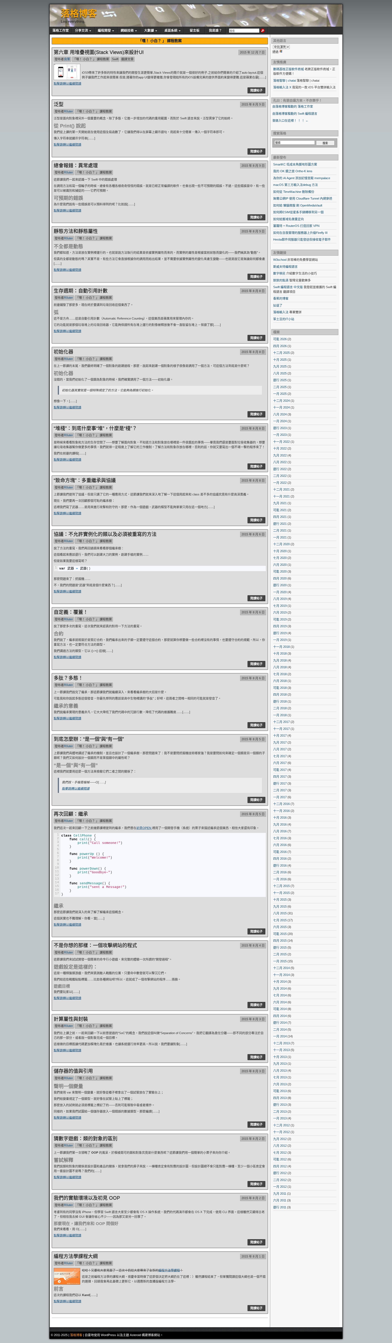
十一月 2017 (281, 728)
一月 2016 (280, 879)
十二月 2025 (281, 352)
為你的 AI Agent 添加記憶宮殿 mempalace (301, 178)
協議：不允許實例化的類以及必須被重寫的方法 (105, 534)
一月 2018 (280, 715)
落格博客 (79, 14)
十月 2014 (280, 981)
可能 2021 (280, 510)
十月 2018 (280, 653)
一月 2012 (280, 1186)
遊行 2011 (279, 1207)
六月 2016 (280, 845)
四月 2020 (280, 578)
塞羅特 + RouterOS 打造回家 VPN (296, 226)
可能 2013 (280, 1091)
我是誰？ (215, 30)
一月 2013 (280, 1118)
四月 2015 (280, 940)
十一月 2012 (281, 1132)
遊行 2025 (280, 380)
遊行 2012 (280, 1173)
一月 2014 (280, 1036)
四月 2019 (280, 626)
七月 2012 (280, 1152)
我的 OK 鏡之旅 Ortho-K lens (292, 171)
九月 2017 (280, 742)
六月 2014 (280, 1002)
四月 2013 (280, 1098)
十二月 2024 (281, 400)
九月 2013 (280, 1063)
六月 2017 (280, 763)
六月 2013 (280, 1084)
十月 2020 (280, 551)
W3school (279, 259)
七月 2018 (280, 674)
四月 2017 (280, 776)
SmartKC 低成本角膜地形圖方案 (295, 164)
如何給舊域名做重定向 (288, 219)
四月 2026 (280, 346)
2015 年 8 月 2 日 (253, 1138)
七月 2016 (280, 838)
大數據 (149, 30)
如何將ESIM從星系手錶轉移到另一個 (298, 212)
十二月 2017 (281, 722)
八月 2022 (280, 462)
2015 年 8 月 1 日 (253, 1256)
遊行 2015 (280, 947)
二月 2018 (280, 708)
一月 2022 (280, 482)
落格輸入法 (280, 312)
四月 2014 (280, 1016)
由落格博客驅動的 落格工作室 (292, 106)
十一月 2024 (281, 407)
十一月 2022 (281, 441)
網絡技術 (127, 30)
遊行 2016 (280, 865)
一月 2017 (280, 797)
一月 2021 (280, 537)
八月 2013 (280, 1070)
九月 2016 (280, 824)
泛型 (58, 104)
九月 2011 (279, 1193)
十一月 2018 (281, 646)
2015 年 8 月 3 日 (253, 1019)
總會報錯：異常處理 (76, 165)
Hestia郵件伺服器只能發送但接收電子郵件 (302, 239)
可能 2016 (280, 852)
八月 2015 (280, 913)
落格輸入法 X (282, 87)
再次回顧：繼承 (71, 814)
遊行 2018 (280, 701)
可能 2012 (280, 1159)
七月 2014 (280, 995)
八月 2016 (280, 831)
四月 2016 (280, 858)
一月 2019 (280, 640)
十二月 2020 (281, 544)
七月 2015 (280, 920)
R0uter (68, 111)
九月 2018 (280, 660)
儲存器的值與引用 (73, 1071)
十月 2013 (280, 1057)
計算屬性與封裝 (71, 1019)
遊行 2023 (280, 428)
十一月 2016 (281, 810)
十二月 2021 (281, 489)
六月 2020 (280, 564)
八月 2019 (280, 598)
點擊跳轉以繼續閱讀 (67, 83)
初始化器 (63, 351)
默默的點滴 (280, 280)
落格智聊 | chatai (284, 80)
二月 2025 (280, 387)
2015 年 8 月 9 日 (253, 104)
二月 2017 (280, 790)
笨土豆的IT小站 (283, 319)
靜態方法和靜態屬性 (76, 231)
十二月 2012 (281, 1125)
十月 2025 (280, 359)
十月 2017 (280, 735)
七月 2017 (280, 756)
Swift (115, 59)
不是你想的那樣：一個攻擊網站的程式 (95, 945)
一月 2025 (280, 393)
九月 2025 (280, 366)
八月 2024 (280, 414)
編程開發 (104, 30)
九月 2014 (280, 988)
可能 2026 (280, 339)
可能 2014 (280, 1009)
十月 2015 (280, 899)
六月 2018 (280, 681)
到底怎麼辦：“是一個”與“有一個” (89, 739)
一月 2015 (280, 961)
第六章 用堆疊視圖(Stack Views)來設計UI (99, 52)
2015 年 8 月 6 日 (253, 534)
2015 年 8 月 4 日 (253, 945)
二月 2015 (280, 954)
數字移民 (279, 273)
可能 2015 (280, 934)
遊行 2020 (280, 585)
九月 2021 (280, 503)
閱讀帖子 (256, 90)
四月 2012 (280, 1166)
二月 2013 (280, 1111)
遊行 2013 (280, 1104)
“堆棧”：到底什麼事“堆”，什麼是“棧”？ (95, 428)
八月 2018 (280, 667)
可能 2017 (280, 769)
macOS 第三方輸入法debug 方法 (295, 184)
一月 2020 (280, 592)
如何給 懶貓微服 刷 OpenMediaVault (297, 205)
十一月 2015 (281, 893)
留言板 (194, 30)
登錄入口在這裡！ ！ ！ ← (290, 120)
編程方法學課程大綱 (76, 1256)
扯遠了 (277, 305)
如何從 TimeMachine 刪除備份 (293, 191)
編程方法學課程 (169, 1270)
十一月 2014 (281, 975)
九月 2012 (280, 1139)
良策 (67, 59)
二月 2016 (280, 872)
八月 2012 (280, 1145)
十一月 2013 (281, 1050)
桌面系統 (170, 30)
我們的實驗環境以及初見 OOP (87, 1198)
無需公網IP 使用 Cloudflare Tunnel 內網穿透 (302, 198)
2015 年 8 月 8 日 (253, 291)
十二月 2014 (281, 968)
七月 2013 (280, 1077)
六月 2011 (279, 1200)
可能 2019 (280, 619)
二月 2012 (280, 1180)
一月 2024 (280, 421)
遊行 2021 (280, 523)
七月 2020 (280, 557)
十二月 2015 (281, 886)
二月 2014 (280, 1029)
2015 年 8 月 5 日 (253, 739)
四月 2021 (280, 516)
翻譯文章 (127, 59)
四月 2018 (280, 694)
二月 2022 (280, 475)
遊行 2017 (280, 783)
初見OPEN (144, 828)
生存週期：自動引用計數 (81, 290)
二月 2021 (280, 530)
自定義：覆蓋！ (71, 612)
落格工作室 (60, 30)
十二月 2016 (281, 804)
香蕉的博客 (280, 298)
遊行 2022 (280, 469)
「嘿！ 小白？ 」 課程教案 (91, 59)
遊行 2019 (280, 633)
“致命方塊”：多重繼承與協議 (85, 480)
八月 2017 (280, 749)
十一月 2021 (281, 496)
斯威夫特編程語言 (285, 266)
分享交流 (81, 30)
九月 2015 (280, 906)
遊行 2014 (280, 1022)
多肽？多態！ (68, 678)
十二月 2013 (281, 1043)
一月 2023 (280, 434)
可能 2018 (280, 687)
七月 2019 (280, 605)
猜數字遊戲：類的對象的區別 (85, 1138)
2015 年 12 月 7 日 (252, 52)
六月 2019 (280, 612)
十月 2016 (280, 817)
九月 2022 (280, 455)
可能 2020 (280, 571)
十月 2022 (280, 448)
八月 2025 (280, 373)
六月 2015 (280, 927)
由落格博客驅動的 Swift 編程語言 (294, 113)
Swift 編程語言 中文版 (288, 287)
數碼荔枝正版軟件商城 (288, 69)
